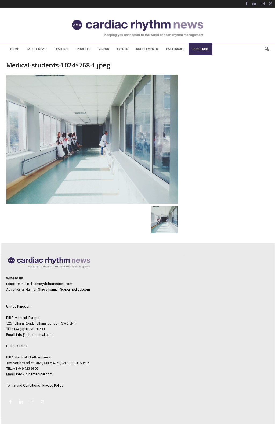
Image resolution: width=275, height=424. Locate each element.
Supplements (147, 49)
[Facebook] (246, 4)
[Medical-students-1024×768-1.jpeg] (92, 139)
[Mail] (262, 4)
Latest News (36, 49)
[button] (267, 49)
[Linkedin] (254, 4)
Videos (104, 49)
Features (62, 49)
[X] (270, 4)
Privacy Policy (52, 385)
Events (122, 49)
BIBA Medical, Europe (22, 318)
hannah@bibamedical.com (69, 289)
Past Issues (175, 49)
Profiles (84, 49)
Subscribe (200, 49)
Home (14, 49)
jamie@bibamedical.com (53, 284)
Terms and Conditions (23, 385)
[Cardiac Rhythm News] (137, 28)
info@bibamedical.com (34, 335)
